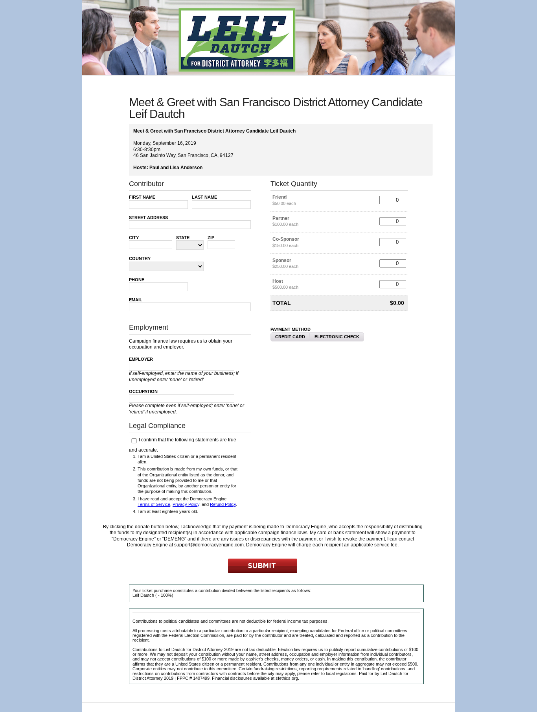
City (134, 237)
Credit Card (290, 336)
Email (135, 299)
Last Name (204, 197)
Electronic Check (336, 336)
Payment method (290, 329)
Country (140, 258)
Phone (136, 279)
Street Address (148, 217)
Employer (141, 359)
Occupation (143, 391)
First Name (142, 197)
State (182, 237)
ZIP (211, 237)
